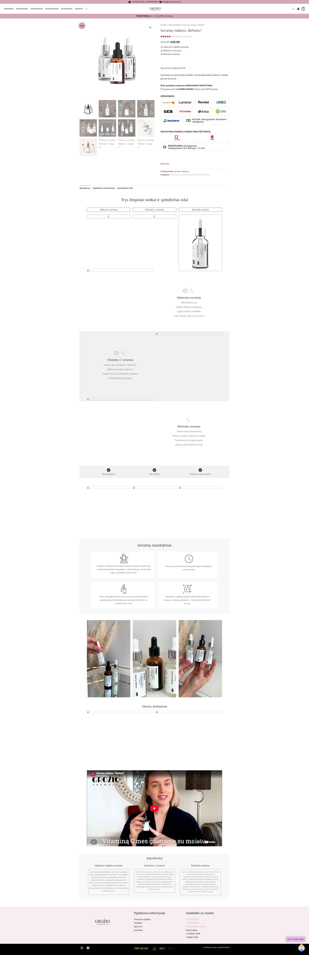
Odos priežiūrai (174, 25)
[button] (150, 27)
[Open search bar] (86, 9)
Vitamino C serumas (154, 209)
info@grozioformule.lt (171, 1)
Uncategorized (204, 174)
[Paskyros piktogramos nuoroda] (298, 9)
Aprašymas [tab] (85, 188)
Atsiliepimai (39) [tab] (125, 188)
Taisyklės (138, 923)
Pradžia (164, 25)
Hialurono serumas (109, 209)
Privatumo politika (142, 919)
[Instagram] (82, 948)
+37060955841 (151, 1)
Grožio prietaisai (177, 174)
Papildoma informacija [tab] (104, 188)
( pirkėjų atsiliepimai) (181, 36)
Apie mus (138, 926)
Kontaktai (138, 930)
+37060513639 (137, 1)
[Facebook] (88, 948)
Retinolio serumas (200, 209)
